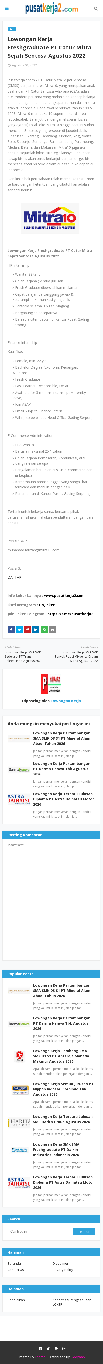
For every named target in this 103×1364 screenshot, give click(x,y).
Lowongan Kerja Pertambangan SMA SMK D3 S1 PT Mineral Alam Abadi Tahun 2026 (61, 738)
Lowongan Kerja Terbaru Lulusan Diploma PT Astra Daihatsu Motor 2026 (63, 799)
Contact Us (16, 1269)
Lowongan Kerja (65, 700)
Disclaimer (60, 1263)
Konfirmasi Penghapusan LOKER (72, 1302)
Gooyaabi (78, 1357)
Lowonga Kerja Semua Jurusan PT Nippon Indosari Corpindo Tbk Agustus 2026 (63, 1089)
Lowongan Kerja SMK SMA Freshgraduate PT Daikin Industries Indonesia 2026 (56, 1149)
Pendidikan (16, 1300)
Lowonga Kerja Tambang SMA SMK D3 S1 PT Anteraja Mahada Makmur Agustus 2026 (61, 1056)
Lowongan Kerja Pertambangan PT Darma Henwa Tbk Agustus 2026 (61, 768)
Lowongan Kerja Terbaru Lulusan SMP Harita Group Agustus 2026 (63, 1119)
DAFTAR (15, 577)
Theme (40, 1357)
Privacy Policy (63, 1269)
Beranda (14, 1263)
